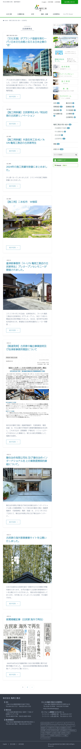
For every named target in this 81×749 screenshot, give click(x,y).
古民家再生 (56, 14)
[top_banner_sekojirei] (65, 84)
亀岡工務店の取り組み (62, 124)
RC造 (47, 723)
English (44, 2)
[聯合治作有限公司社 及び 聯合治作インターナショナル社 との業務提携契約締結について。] (27, 500)
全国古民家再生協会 (53, 730)
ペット (43, 725)
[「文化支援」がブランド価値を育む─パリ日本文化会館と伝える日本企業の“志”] (27, 75)
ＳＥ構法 (64, 735)
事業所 (43, 728)
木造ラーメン (45, 735)
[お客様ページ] (65, 161)
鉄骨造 (58, 735)
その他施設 (70, 110)
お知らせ (58, 149)
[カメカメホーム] (65, 98)
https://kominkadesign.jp (51, 708)
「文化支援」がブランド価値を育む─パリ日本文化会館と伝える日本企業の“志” (26, 41)
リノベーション (68, 14)
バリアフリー (69, 723)
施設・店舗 (44, 14)
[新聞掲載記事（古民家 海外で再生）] (27, 658)
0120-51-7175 (67, 716)
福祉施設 (57, 110)
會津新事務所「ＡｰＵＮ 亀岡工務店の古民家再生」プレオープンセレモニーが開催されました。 (27, 266)
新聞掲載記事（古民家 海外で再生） (25, 619)
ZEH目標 (58, 135)
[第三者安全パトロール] (65, 62)
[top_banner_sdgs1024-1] (65, 54)
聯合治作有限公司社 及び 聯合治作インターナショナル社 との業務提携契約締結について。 (27, 461)
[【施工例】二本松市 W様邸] (27, 236)
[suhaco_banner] (65, 91)
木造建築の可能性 (62, 128)
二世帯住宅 (50, 728)
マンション (50, 725)
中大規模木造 (57, 115)
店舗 (54, 733)
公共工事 (9, 14)
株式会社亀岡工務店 (63, 744)
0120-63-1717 (67, 714)
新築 (63, 733)
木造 (68, 733)
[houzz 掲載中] (65, 166)
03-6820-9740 (13, 716)
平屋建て (48, 733)
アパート (53, 723)
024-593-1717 (13, 706)
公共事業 (70, 114)
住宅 (32, 14)
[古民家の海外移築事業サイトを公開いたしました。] (27, 582)
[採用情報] (65, 69)
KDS (42, 723)
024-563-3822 (13, 724)
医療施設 (70, 106)
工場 (42, 733)
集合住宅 (70, 103)
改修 (59, 733)
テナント (61, 723)
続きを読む (12, 96)
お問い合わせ (70, 2)
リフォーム (70, 725)
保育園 (43, 730)
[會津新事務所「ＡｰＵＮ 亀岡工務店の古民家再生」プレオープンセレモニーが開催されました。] (27, 309)
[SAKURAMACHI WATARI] (65, 34)
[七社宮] (65, 47)
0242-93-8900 (50, 706)
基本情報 (50, 2)
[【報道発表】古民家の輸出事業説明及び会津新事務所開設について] (27, 420)
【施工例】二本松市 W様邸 (21, 201)
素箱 (56, 144)
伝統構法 (63, 728)
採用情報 (57, 2)
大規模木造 (20, 14)
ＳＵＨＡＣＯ (45, 738)
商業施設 (57, 106)
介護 (57, 728)
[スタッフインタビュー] (65, 76)
